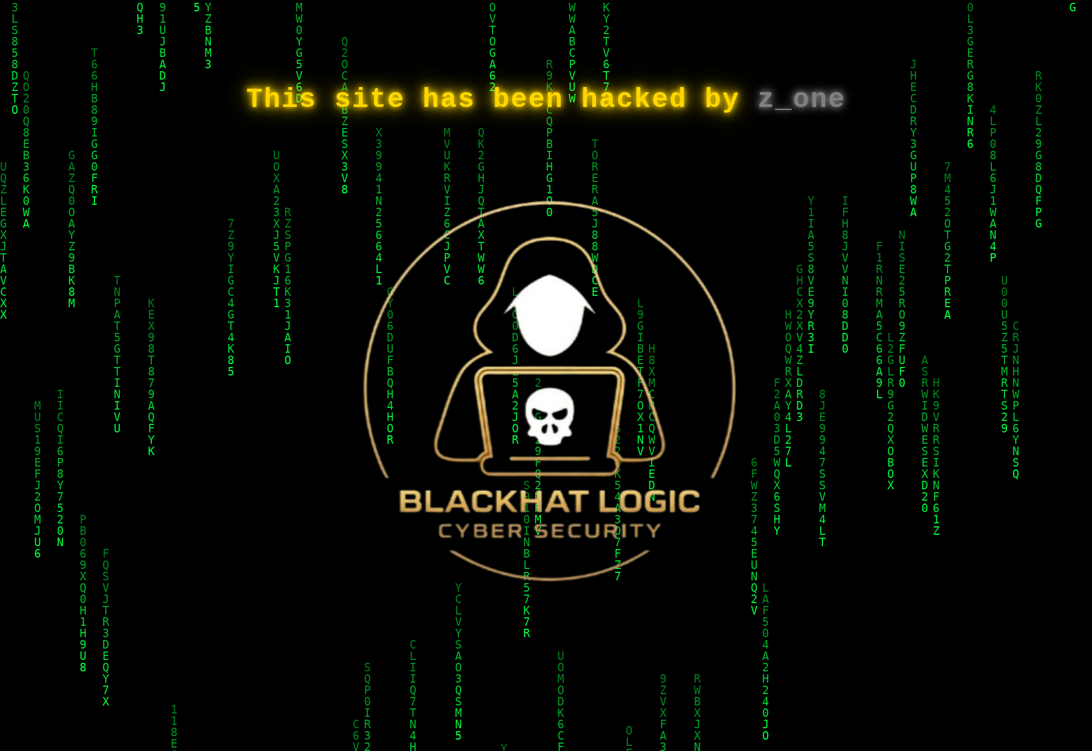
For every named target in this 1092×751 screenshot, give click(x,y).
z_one (802, 99)
